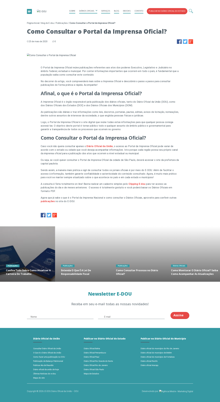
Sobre (72, 10)
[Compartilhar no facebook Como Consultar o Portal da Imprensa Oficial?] (179, 41)
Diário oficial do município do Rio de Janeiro (160, 348)
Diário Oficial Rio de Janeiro (96, 365)
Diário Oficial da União (100, 146)
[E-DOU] (41, 11)
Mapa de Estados (91, 374)
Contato (139, 10)
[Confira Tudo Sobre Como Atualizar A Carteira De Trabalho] (27, 254)
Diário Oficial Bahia (92, 348)
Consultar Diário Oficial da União (47, 348)
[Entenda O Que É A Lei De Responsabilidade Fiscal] (82, 254)
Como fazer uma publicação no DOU (49, 357)
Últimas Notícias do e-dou (44, 374)
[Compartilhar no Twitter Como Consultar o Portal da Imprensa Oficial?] (185, 41)
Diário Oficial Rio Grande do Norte (98, 361)
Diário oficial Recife (149, 361)
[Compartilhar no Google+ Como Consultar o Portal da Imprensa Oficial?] (191, 41)
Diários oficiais (86, 10)
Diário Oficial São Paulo (94, 369)
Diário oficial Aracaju (149, 365)
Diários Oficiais (179, 266)
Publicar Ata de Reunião (43, 365)
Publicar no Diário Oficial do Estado (167, 11)
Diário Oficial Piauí (91, 357)
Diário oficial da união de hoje (46, 369)
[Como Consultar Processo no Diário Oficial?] (137, 254)
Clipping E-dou (137, 184)
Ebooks (127, 10)
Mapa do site (39, 378)
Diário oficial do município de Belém (156, 353)
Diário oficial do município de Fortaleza (158, 357)
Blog (116, 10)
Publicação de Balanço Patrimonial (48, 361)
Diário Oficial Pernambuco (95, 353)
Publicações (62, 23)
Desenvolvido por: (150, 391)
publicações (48, 201)
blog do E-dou (47, 23)
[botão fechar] (29, 11)
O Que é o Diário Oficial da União (47, 353)
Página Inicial (33, 23)
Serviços (105, 10)
